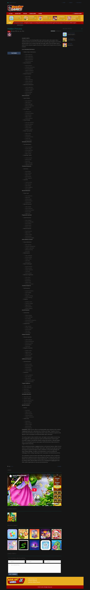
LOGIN (64, 2)
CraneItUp (45, 16)
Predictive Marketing (32, 580)
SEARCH (70, 2)
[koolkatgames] (15, 8)
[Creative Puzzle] (65, 34)
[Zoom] (11, 517)
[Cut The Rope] (65, 39)
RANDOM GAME (78, 13)
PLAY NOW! (14, 53)
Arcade (25, 13)
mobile (12, 466)
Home (9, 25)
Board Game (33, 13)
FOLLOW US (78, 2)
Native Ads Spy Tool (32, 579)
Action (10, 13)
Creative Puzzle (17, 16)
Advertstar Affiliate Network (34, 582)
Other (14, 25)
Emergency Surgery (18, 22)
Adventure (18, 13)
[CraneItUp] (65, 44)
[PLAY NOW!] (11, 18)
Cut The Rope (31, 16)
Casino (40, 13)
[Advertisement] (59, 8)
